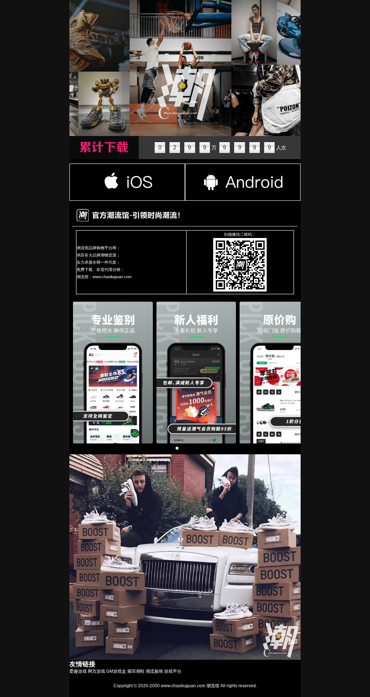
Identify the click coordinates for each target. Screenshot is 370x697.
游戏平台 (172, 671)
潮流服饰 (154, 671)
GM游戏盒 (116, 671)
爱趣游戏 (78, 671)
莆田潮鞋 (136, 671)
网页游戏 (96, 671)
